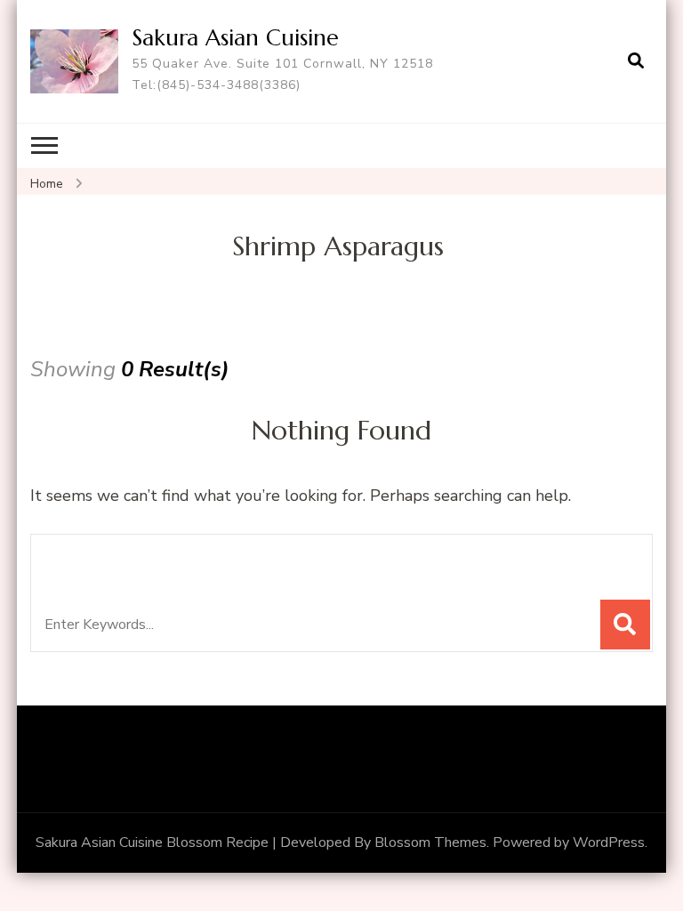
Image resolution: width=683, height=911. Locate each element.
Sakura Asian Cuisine (235, 37)
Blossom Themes (430, 842)
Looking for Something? (173, 557)
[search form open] (636, 61)
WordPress (609, 842)
